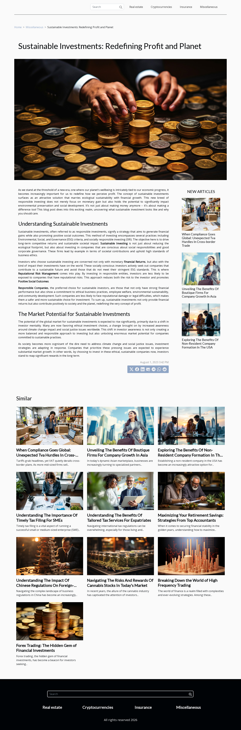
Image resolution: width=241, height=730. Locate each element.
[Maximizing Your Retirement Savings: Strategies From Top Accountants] (191, 491)
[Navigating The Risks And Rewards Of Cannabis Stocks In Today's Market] (120, 556)
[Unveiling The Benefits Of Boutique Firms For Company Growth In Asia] (201, 269)
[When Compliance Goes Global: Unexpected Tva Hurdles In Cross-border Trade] (201, 214)
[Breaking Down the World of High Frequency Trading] (191, 556)
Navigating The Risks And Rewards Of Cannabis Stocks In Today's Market (120, 582)
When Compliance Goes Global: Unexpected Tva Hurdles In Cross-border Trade (198, 239)
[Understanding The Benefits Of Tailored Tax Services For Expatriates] (120, 491)
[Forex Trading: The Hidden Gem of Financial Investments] (49, 621)
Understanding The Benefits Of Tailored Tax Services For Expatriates (119, 517)
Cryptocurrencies (161, 7)
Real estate (136, 7)
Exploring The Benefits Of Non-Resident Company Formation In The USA (200, 343)
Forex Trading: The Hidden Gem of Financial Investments (46, 648)
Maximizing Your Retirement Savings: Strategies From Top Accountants (191, 517)
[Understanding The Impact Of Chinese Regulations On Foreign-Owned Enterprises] (49, 556)
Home (18, 27)
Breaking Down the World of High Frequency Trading (188, 582)
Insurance (186, 7)
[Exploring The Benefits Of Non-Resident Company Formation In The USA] (201, 319)
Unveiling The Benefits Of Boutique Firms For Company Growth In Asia (200, 292)
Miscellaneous (209, 7)
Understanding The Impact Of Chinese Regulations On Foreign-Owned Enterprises (45, 585)
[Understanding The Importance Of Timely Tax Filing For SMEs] (49, 491)
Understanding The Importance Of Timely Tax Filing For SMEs (47, 517)
